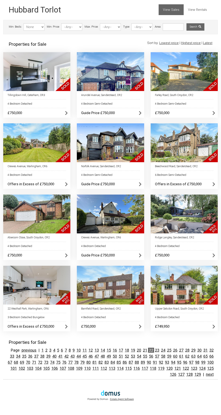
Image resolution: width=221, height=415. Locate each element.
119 (161, 368)
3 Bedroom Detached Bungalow (26, 317)
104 (38, 368)
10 (78, 350)
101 (13, 368)
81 (94, 362)
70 (28, 362)
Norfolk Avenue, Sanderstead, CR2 (101, 166)
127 (181, 374)
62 (187, 356)
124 (202, 368)
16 (115, 350)
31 (205, 350)
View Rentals (197, 10)
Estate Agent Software (122, 399)
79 (82, 362)
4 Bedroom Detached (20, 103)
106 (54, 368)
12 (90, 350)
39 (48, 356)
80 (88, 362)
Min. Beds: (15, 26)
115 (128, 368)
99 (203, 362)
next (210, 374)
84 (112, 362)
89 (143, 362)
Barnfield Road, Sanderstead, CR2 (101, 308)
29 (193, 350)
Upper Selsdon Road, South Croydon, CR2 (179, 308)
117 (145, 368)
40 (54, 356)
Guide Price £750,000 (98, 113)
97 (191, 362)
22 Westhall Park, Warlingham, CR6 (28, 308)
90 (149, 362)
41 (60, 356)
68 (16, 362)
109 (79, 368)
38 (42, 356)
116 (136, 368)
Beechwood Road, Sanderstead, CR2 (176, 166)
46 (90, 356)
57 (157, 356)
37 (36, 356)
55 (145, 356)
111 (95, 368)
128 (189, 374)
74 (52, 362)
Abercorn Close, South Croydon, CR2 (29, 237)
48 (103, 356)
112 (104, 368)
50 (115, 356)
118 (153, 368)
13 (97, 350)
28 (187, 350)
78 (76, 362)
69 (22, 362)
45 (84, 356)
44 (78, 356)
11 (84, 350)
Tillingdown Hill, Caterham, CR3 (26, 95)
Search (194, 26)
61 (181, 356)
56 (151, 356)
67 (10, 362)
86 (125, 362)
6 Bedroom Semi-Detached (170, 174)
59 (169, 356)
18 (127, 350)
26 (175, 350)
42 (66, 356)
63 (193, 356)
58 (163, 356)
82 (100, 362)
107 (63, 368)
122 (186, 368)
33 (12, 356)
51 (121, 356)
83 (106, 362)
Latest (207, 43)
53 (133, 356)
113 (112, 368)
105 (46, 368)
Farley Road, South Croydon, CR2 (174, 95)
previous (29, 350)
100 (210, 362)
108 (71, 368)
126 (173, 374)
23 (157, 350)
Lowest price (169, 43)
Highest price (191, 43)
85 (119, 362)
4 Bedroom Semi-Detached (96, 103)
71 (34, 362)
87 (131, 362)
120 (169, 368)
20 (139, 350)
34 (18, 356)
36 (30, 356)
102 (22, 368)
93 (167, 362)
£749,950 (162, 326)
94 (173, 362)
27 (181, 350)
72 (40, 362)
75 (58, 362)
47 (97, 356)
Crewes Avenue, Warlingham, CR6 (27, 166)
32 (211, 350)
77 (70, 362)
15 (109, 350)
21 (145, 350)
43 (72, 356)
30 (199, 350)
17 (121, 350)
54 (139, 356)
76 (64, 362)
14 (103, 350)
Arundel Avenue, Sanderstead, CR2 (101, 95)
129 (197, 374)
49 (109, 356)
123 (194, 368)
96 (185, 362)
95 (179, 362)
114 (120, 368)
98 (197, 362)
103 (30, 368)
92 (161, 362)
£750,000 (15, 113)
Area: (158, 26)
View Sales (171, 10)
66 (211, 356)
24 (163, 350)
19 (133, 350)
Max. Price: (91, 26)
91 (155, 362)
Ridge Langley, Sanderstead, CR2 (174, 237)
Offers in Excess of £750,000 (31, 184)
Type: (126, 26)
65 (205, 356)
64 (199, 356)
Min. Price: (53, 26)
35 (24, 356)
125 (210, 368)
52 (127, 356)
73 (46, 362)
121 (177, 368)
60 (175, 356)
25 (169, 350)
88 (137, 362)
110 (87, 368)
